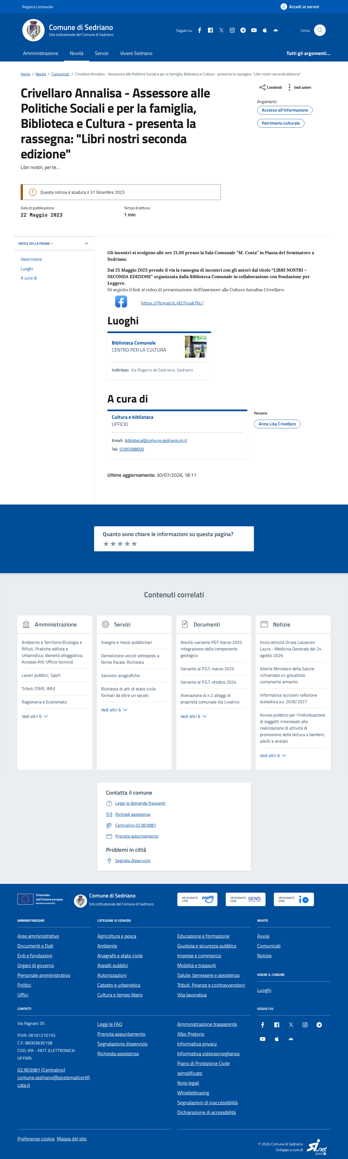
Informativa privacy (197, 1043)
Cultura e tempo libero (120, 994)
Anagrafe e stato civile (120, 955)
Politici (24, 985)
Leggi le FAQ (109, 1024)
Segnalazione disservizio (122, 1043)
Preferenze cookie (36, 1138)
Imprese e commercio (199, 955)
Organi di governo (35, 965)
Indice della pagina (34, 243)
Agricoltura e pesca (116, 936)
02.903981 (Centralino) (41, 1070)
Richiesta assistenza (118, 1053)
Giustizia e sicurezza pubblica (206, 945)
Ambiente (107, 945)
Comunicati (269, 945)
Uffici (22, 994)
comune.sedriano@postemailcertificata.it (53, 1081)
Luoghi (264, 990)
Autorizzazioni (112, 975)
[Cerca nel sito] (320, 30)
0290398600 (132, 449)
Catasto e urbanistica (118, 985)
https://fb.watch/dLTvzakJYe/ (172, 303)
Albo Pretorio (190, 1034)
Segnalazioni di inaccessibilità (207, 1102)
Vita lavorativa (192, 994)
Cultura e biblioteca (132, 417)
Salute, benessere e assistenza (208, 975)
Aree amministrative (38, 936)
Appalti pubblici (112, 965)
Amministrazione (40, 53)
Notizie (264, 955)
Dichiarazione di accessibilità (206, 1112)
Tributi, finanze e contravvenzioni (211, 985)
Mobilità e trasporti (196, 965)
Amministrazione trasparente (207, 1024)
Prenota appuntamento (121, 1034)
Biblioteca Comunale (134, 343)
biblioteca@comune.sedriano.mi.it (156, 440)
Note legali (188, 1083)
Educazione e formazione (203, 936)
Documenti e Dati (35, 945)
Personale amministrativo (43, 975)
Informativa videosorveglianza (208, 1053)
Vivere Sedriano (136, 53)
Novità (76, 53)
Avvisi (263, 936)
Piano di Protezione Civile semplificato (203, 1068)
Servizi (101, 53)
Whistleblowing (193, 1092)
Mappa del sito (72, 1138)
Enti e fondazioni (34, 955)
